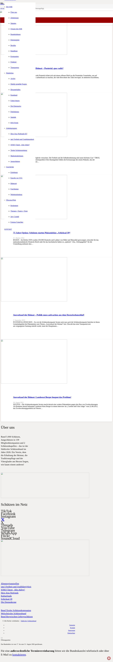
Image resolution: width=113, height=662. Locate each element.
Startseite (72, 625)
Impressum (71, 630)
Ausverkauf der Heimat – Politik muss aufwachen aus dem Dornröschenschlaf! (48, 315)
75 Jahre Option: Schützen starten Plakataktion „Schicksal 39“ (41, 233)
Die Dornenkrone (8, 602)
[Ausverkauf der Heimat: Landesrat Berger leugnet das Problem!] (34, 383)
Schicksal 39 (6, 599)
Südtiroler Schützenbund (28, 621)
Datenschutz (71, 633)
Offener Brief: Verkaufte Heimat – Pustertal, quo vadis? (38, 68)
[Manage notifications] (109, 658)
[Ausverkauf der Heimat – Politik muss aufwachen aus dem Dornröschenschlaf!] (34, 301)
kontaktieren (19, 654)
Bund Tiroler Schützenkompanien (16, 610)
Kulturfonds (6, 596)
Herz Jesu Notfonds (9, 593)
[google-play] (45, 497)
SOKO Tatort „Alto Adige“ (13, 589)
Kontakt (72, 628)
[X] (3, 520)
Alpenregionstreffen (10, 583)
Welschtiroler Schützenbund (13, 613)
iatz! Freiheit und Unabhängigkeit (16, 586)
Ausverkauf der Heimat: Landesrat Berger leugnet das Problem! (42, 397)
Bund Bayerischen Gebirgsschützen (17, 616)
